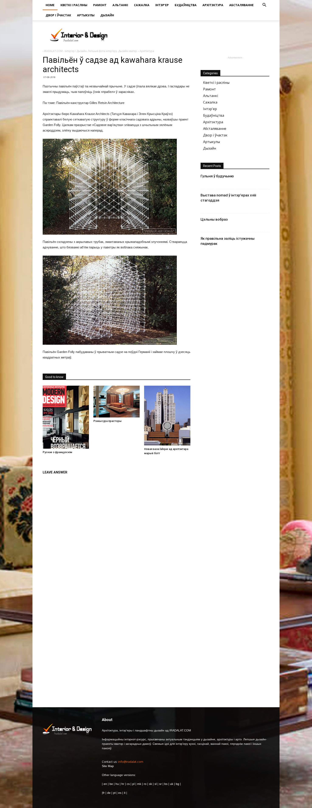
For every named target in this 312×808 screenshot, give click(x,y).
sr (160, 784)
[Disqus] (116, 530)
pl (133, 784)
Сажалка (141, 5)
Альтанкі (120, 5)
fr (104, 792)
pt (114, 792)
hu (117, 784)
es (119, 792)
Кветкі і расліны (73, 5)
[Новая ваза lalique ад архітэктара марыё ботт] (167, 415)
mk (139, 784)
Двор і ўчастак (58, 15)
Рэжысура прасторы (107, 421)
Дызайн (107, 15)
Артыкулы (85, 15)
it (124, 792)
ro (145, 784)
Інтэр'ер (162, 5)
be (111, 784)
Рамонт (100, 5)
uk (172, 784)
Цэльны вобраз (214, 219)
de (109, 792)
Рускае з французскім (57, 452)
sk (150, 784)
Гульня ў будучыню (217, 176)
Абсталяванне (241, 5)
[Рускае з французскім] (66, 417)
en (105, 784)
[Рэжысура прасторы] (116, 401)
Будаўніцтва (186, 5)
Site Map (108, 766)
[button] (264, 5)
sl (156, 784)
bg (177, 784)
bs (165, 784)
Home (50, 5)
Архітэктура (212, 5)
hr (122, 784)
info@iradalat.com (130, 762)
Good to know (54, 377)
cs (128, 784)
